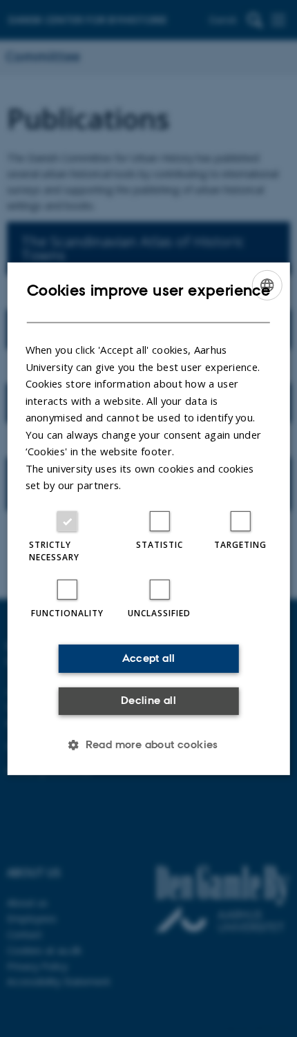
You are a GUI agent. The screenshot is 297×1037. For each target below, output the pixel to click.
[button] (148, 744)
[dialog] (149, 518)
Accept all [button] (148, 658)
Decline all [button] (148, 700)
